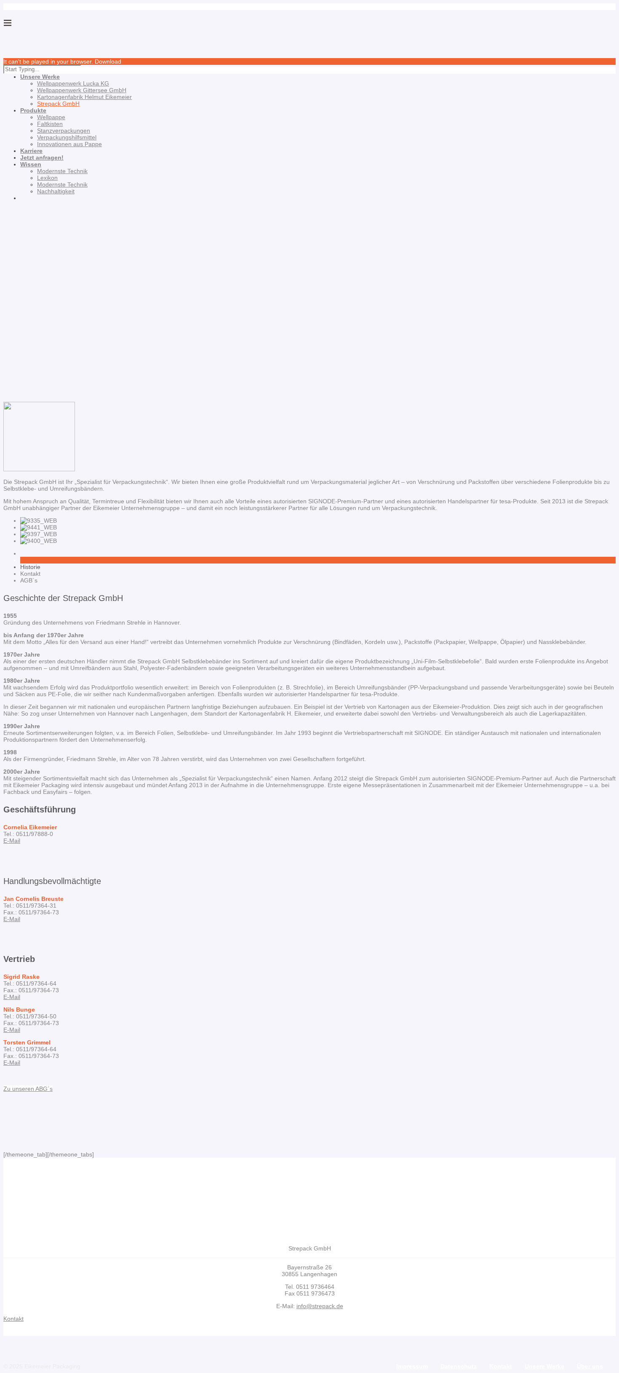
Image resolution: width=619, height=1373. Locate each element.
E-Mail (11, 840)
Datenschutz (458, 1366)
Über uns (590, 1366)
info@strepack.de (319, 1306)
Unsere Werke (544, 1366)
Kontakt (500, 1366)
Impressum (412, 1366)
